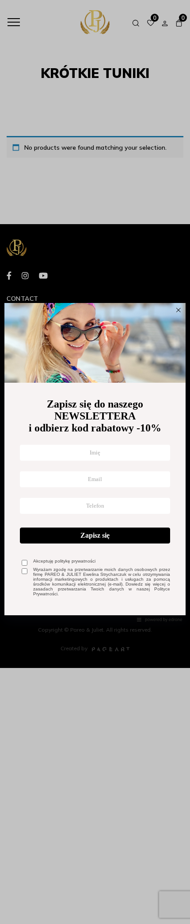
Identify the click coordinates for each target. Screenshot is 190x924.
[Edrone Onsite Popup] (95, 462)
